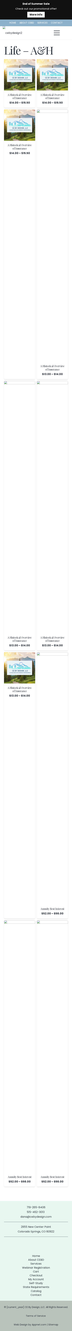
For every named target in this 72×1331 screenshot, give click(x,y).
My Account (36, 1279)
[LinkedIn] (41, 1244)
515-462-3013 (36, 1212)
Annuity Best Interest (52, 909)
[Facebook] (30, 1244)
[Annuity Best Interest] (52, 778)
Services (36, 1264)
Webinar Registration (36, 1268)
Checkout (36, 1275)
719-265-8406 (36, 1207)
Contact (36, 1295)
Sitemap (53, 1324)
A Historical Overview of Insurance (20, 96)
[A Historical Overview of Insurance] (19, 74)
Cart (36, 1271)
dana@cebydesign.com (36, 1217)
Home (36, 1256)
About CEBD (36, 1260)
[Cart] (65, 33)
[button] (57, 33)
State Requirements (36, 1287)
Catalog (36, 1291)
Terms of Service (36, 1316)
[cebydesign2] (12, 33)
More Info (36, 14)
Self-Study (36, 1283)
